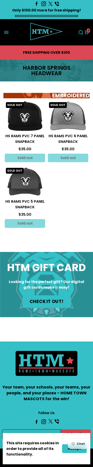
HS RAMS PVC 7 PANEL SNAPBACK (25, 138)
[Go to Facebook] (36, 4)
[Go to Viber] (57, 4)
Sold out (25, 157)
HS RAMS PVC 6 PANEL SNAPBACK (68, 138)
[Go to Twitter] (50, 4)
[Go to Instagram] (43, 4)
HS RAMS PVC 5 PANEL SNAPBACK (25, 204)
